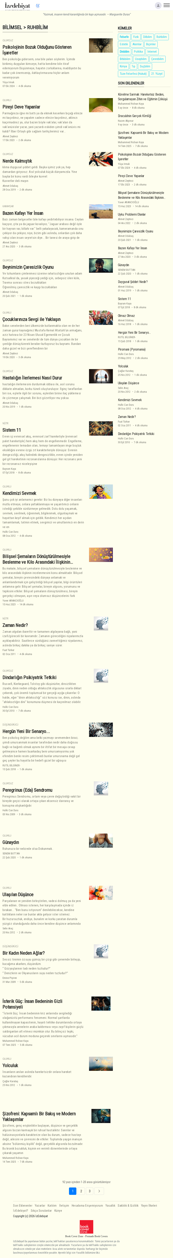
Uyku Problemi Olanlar (132, 214)
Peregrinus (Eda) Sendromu (27, 790)
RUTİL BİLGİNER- (11, 765)
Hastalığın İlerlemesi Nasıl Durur (32, 377)
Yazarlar (40, 1205)
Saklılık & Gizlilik (128, 1205)
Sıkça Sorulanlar (41, 1211)
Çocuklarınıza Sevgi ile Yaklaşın (32, 319)
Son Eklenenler (22, 1205)
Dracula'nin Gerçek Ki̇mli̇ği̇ (134, 116)
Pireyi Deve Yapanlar (21, 106)
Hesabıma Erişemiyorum (87, 1205)
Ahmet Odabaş (10, 185)
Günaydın (11, 842)
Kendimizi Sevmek (19, 493)
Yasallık (110, 1205)
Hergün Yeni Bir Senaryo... (26, 731)
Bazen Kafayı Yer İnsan (23, 213)
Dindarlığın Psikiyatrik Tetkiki (30, 677)
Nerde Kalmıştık (17, 160)
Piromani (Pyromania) (132, 349)
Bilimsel (12, 27)
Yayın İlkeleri (149, 1205)
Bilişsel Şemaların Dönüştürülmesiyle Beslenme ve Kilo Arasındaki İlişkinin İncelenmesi (36, 562)
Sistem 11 (12, 430)
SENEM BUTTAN (11, 853)
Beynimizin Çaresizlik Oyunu (28, 267)
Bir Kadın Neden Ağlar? (24, 953)
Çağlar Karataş (10, 1081)
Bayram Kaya (9, 468)
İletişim (64, 1205)
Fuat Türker (8, 650)
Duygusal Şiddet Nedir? (133, 282)
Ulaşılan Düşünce (18, 894)
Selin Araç (8, 928)
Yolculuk (10, 1065)
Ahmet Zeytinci (10, 136)
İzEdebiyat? (20, 1211)
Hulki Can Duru (10, 531)
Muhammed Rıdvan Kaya (15, 1040)
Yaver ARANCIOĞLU (13, 600)
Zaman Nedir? (15, 625)
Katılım (52, 1205)
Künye (58, 1211)
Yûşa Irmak (8, 82)
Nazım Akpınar (126, 120)
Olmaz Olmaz (126, 316)
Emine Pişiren (10, 977)
